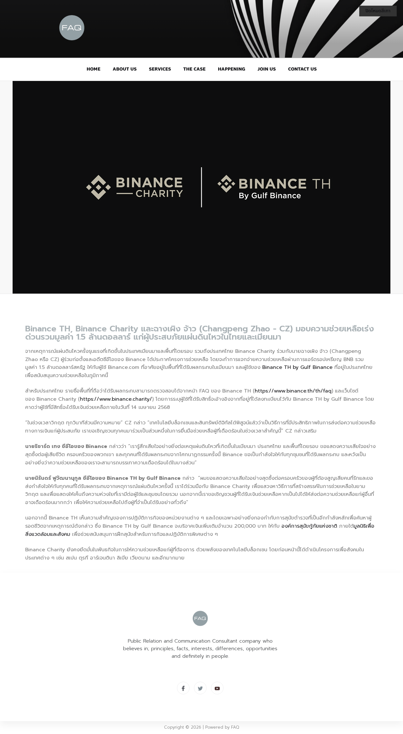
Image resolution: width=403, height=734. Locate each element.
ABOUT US (125, 69)
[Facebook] (183, 688)
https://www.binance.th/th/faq (293, 391)
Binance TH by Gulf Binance (296, 367)
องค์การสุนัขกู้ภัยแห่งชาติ (309, 526)
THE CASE (194, 69)
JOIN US (267, 69)
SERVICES (160, 69)
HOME (93, 69)
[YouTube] (217, 688)
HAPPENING (231, 69)
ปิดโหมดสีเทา (378, 11)
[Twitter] (200, 688)
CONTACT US (302, 69)
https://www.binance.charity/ (116, 399)
